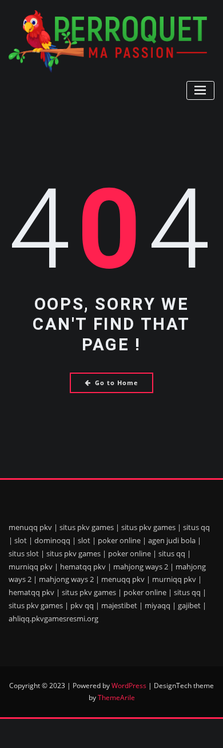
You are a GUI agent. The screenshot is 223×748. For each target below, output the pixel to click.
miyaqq (157, 605)
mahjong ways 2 (140, 566)
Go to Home (116, 382)
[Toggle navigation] (200, 90)
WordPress (129, 685)
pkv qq (82, 605)
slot (20, 540)
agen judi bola (172, 540)
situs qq (196, 527)
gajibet (189, 605)
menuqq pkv (30, 527)
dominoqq (52, 540)
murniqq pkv (31, 566)
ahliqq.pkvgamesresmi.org (53, 618)
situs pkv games (86, 527)
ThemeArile (116, 697)
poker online (119, 540)
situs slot (24, 553)
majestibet (119, 605)
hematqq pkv (83, 566)
